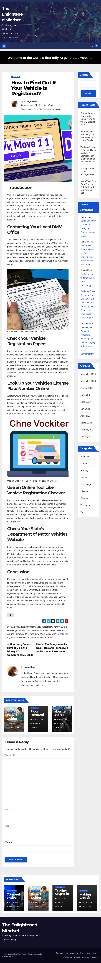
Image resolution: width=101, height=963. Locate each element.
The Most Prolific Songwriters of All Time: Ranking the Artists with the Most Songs (87, 253)
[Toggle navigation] (48, 46)
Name (8, 809)
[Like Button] (10, 615)
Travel (83, 512)
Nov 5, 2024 (14, 902)
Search (84, 75)
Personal (84, 498)
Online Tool (38, 109)
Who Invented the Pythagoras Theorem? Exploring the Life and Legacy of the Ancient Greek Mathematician (87, 338)
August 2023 (86, 388)
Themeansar (6, 956)
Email (8, 826)
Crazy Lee (14, 728)
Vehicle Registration (52, 109)
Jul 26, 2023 (87, 902)
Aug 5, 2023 (62, 898)
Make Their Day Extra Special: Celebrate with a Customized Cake (88, 187)
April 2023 (85, 416)
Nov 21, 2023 (38, 902)
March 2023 (86, 423)
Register (95, 957)
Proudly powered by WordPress (14, 954)
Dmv (40, 105)
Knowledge (85, 484)
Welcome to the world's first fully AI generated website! (50, 58)
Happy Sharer (30, 102)
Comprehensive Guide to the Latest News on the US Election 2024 (88, 119)
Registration (62, 634)
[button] (92, 46)
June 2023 (85, 402)
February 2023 (87, 430)
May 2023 (85, 409)
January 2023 (87, 437)
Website (8, 842)
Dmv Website (49, 105)
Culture (83, 463)
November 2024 (88, 374)
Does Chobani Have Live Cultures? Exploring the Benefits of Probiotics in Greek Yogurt (87, 306)
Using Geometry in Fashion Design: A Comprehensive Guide (88, 228)
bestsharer (14, 906)
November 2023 (88, 381)
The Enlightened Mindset (12, 14)
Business (84, 456)
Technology (86, 505)
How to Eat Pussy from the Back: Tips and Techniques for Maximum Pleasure (52, 648)
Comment (10, 755)
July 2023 (85, 395)
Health (83, 477)
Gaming (84, 470)
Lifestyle (15, 77)
